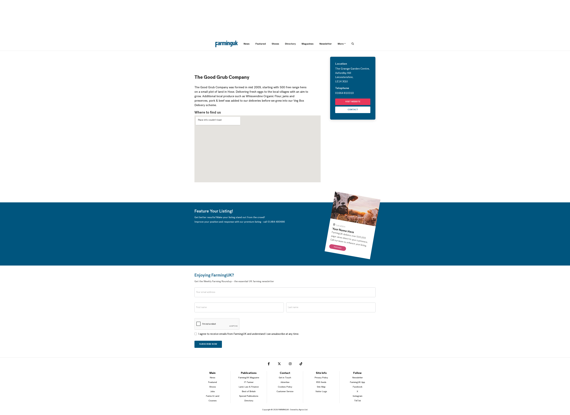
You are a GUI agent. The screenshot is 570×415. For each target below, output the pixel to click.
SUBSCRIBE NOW (208, 344)
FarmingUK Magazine (248, 378)
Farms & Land (212, 396)
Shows (275, 44)
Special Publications (248, 396)
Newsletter (325, 44)
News (247, 44)
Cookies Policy (285, 387)
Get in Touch (285, 378)
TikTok (357, 401)
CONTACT (353, 110)
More (341, 44)
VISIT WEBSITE (352, 102)
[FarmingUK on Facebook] (268, 364)
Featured (260, 44)
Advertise (285, 382)
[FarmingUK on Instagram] (290, 364)
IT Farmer (249, 382)
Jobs (212, 391)
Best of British (249, 391)
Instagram (357, 396)
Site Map (321, 387)
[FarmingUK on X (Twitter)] (279, 364)
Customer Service (285, 391)
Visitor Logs (321, 391)
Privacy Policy (321, 378)
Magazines (308, 44)
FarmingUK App (357, 382)
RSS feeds (321, 382)
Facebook (357, 387)
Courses (213, 401)
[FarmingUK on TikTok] (301, 364)
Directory (290, 44)
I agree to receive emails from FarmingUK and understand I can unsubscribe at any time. (248, 334)
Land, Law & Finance (249, 387)
